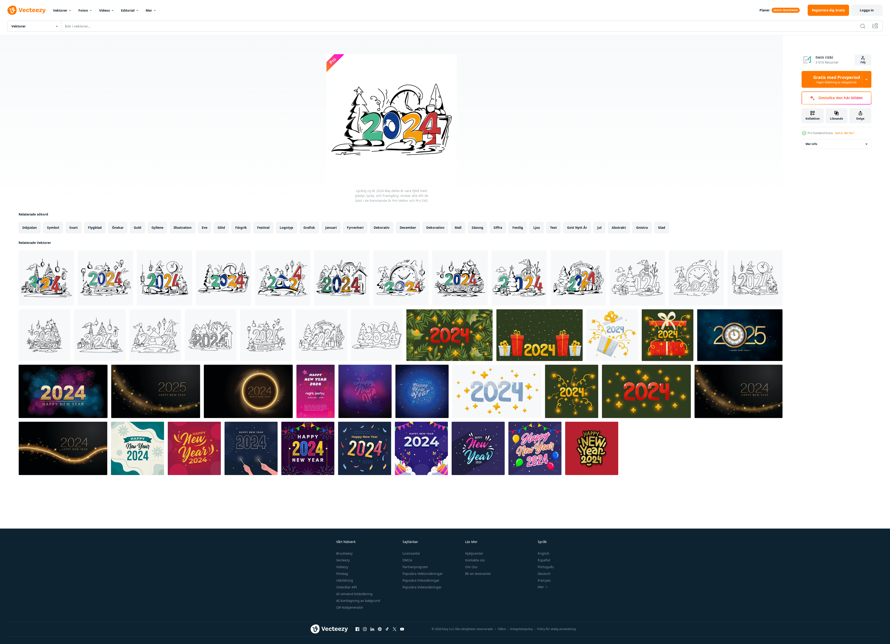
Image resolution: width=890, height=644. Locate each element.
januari (331, 227)
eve (204, 227)
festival (263, 227)
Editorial (127, 10)
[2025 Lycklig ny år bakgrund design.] (740, 335)
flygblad (95, 227)
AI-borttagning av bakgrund (358, 600)
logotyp (286, 227)
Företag (342, 573)
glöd (221, 227)
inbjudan (29, 227)
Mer (149, 10)
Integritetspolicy (521, 629)
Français (544, 580)
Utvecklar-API (346, 587)
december (408, 227)
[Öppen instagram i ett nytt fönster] (365, 629)
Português (546, 567)
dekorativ (382, 227)
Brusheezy (344, 553)
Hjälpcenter (474, 553)
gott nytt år (577, 227)
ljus (536, 227)
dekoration (435, 227)
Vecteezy (343, 560)
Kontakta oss (475, 560)
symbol (53, 227)
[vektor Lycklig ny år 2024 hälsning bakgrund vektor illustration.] (315, 391)
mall (458, 227)
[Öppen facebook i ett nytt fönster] (357, 629)
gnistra (642, 227)
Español (544, 560)
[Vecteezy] (26, 10)
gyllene (157, 227)
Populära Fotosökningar (421, 580)
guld (137, 227)
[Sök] (863, 26)
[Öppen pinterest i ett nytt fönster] (380, 629)
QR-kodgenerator (349, 607)
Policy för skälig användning (556, 629)
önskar (118, 227)
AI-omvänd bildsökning (354, 594)
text (553, 227)
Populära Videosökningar (422, 587)
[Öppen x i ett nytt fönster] (394, 629)
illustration (182, 227)
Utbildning (344, 580)
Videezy (342, 567)
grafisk (309, 227)
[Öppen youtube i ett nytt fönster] (402, 629)
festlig (517, 227)
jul (599, 227)
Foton (83, 10)
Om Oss (471, 567)
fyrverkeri (355, 227)
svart (73, 227)
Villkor (502, 629)
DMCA (407, 560)
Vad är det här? (844, 133)
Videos (104, 10)
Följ (863, 62)
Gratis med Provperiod (836, 79)
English (543, 553)
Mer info (811, 144)
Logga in (867, 10)
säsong (477, 227)
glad (661, 227)
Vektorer (60, 10)
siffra (498, 227)
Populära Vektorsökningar (423, 573)
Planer (764, 10)
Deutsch (544, 573)
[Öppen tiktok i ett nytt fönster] (387, 629)
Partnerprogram (415, 567)
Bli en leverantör (478, 573)
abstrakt (619, 227)
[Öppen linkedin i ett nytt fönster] (372, 629)
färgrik (241, 227)
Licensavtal (411, 553)
